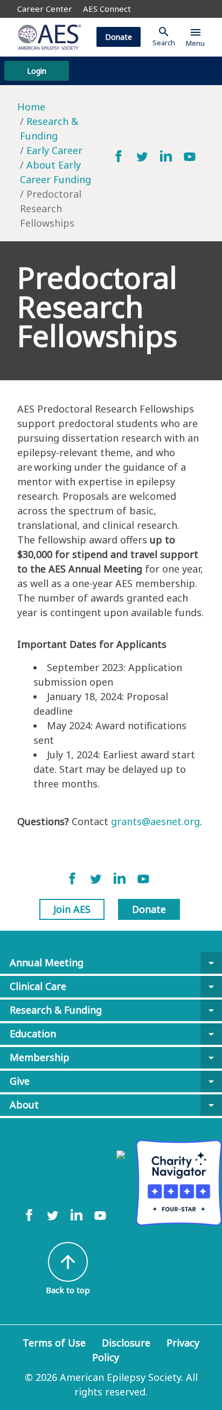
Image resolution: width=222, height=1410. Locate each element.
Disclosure (126, 1342)
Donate (118, 37)
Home (31, 106)
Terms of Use (54, 1342)
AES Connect (107, 8)
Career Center (44, 8)
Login (36, 71)
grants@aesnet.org (155, 821)
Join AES (72, 909)
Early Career (54, 150)
